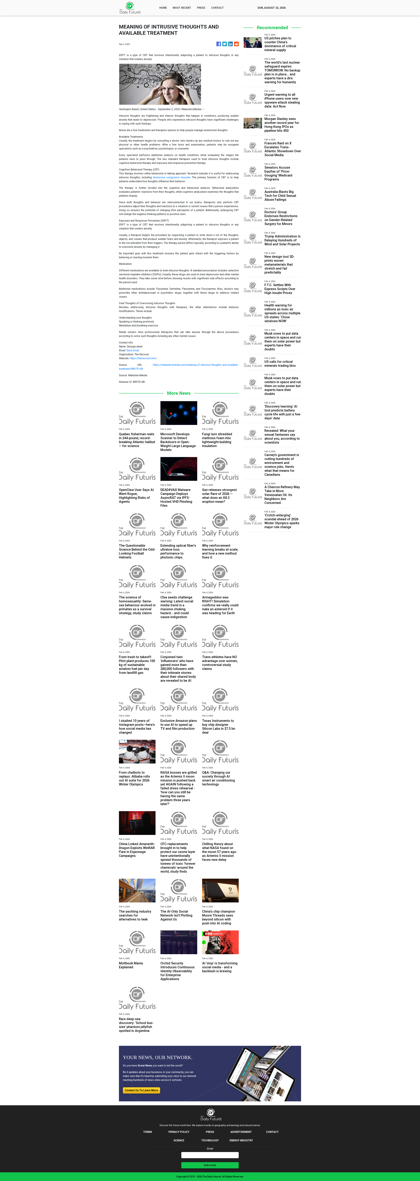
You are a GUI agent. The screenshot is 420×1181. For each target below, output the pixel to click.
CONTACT (217, 7)
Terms (147, 1131)
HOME (163, 7)
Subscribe (210, 1165)
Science (179, 1140)
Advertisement (241, 1131)
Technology (210, 1140)
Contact (272, 1131)
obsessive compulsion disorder (171, 177)
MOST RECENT (182, 7)
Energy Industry (241, 1140)
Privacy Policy (178, 1131)
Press (210, 1131)
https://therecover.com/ (143, 358)
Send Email (132, 350)
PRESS (201, 7)
